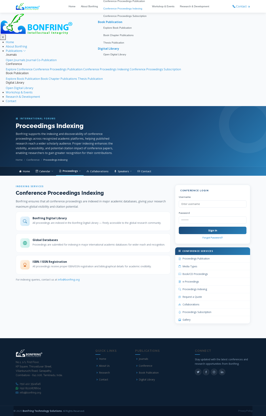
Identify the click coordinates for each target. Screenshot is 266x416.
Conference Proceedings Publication (58, 69)
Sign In (212, 230)
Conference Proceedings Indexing (122, 8)
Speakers (123, 171)
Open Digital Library (114, 54)
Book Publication (149, 372)
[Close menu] (3, 37)
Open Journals (16, 60)
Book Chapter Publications (118, 35)
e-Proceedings (191, 281)
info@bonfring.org (69, 279)
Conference (33, 159)
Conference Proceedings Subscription (125, 16)
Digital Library (147, 379)
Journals (143, 359)
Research (104, 372)
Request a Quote (192, 296)
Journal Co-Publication (41, 60)
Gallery (187, 319)
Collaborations (99, 171)
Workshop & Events (163, 6)
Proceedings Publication (196, 258)
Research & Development (194, 6)
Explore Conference (19, 69)
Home (72, 6)
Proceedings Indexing (195, 289)
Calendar (44, 171)
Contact (11, 101)
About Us (104, 365)
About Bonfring (89, 6)
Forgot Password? (212, 237)
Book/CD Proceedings (195, 274)
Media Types (190, 266)
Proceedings (70, 171)
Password (184, 213)
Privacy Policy (245, 410)
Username (185, 197)
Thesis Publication (113, 42)
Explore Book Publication (117, 27)
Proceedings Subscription (197, 312)
